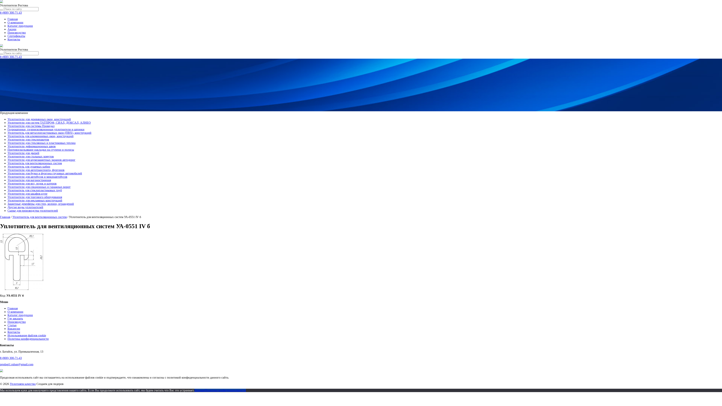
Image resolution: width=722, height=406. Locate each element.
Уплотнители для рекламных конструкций (35, 200)
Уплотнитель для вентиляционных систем (35, 163)
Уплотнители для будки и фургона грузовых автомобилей (45, 173)
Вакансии (14, 328)
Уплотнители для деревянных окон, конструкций (39, 119)
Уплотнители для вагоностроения (29, 180)
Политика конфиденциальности (28, 338)
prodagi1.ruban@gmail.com (16, 364)
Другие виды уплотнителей (25, 207)
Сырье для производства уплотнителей (33, 210)
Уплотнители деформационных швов (32, 146)
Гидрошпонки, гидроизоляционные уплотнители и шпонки (46, 129)
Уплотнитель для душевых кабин (29, 166)
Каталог (20, 25)
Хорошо (199, 390)
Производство (17, 32)
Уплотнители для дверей (23, 153)
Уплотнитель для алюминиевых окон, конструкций (41, 136)
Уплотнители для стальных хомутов (31, 156)
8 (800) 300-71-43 (11, 358)
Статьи (12, 325)
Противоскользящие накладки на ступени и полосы (41, 149)
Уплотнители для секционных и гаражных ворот (39, 187)
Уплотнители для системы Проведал (31, 126)
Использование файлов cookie (27, 335)
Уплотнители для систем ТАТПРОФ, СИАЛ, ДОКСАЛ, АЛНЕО (49, 122)
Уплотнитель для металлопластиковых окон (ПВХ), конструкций (49, 132)
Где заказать (15, 318)
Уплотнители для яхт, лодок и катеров (32, 183)
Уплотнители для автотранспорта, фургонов (36, 170)
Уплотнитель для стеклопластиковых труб (35, 190)
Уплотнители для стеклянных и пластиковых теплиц (42, 143)
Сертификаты (16, 36)
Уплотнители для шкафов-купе (27, 193)
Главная (13, 19)
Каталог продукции (20, 315)
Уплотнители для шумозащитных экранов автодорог (41, 159)
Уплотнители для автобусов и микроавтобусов (37, 176)
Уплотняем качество (23, 384)
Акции (12, 29)
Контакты (14, 39)
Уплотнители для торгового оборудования (35, 197)
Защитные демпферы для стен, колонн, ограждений (41, 203)
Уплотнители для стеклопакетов (28, 139)
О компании (15, 22)
